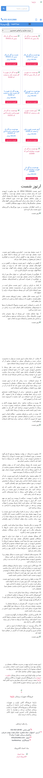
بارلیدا (39, 680)
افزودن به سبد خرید (32, 64)
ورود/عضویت (15, 24)
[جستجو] (3, 8)
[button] (29, 24)
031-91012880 (10, 19)
